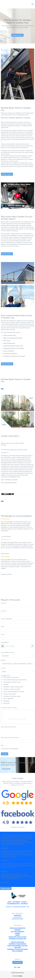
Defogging (6, 701)
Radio (2, 745)
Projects (24, 902)
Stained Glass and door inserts (17, 937)
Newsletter (18, 962)
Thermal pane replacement (17, 928)
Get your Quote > (17, 35)
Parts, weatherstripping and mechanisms (15, 679)
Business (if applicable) (6, 619)
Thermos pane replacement (11, 677)
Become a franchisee (19, 906)
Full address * (5, 642)
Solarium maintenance (9, 694)
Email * (2, 626)
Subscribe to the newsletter (10, 748)
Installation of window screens (12, 696)
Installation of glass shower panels (13, 687)
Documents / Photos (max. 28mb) (9, 707)
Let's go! (4, 754)
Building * (3, 660)
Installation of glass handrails (11, 689)
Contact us (9, 906)
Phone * (3, 634)
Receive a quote (5, 888)
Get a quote (6, 769)
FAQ (28, 906)
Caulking (5, 684)
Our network (16, 902)
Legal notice (17, 915)
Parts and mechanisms (17, 931)
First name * (4, 603)
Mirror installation (8, 698)
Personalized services (13, 903)
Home (9, 902)
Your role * (3, 668)
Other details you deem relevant (8, 727)
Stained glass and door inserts (12, 682)
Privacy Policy (17, 917)
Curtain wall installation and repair (17, 945)
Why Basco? (24, 903)
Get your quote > (7, 174)
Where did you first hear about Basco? (10, 737)
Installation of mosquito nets (17, 938)
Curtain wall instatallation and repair (13, 691)
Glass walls (6, 703)
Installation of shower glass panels (17, 949)
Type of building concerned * (8, 652)
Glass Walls (17, 947)
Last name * (4, 611)
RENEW (17, 935)
